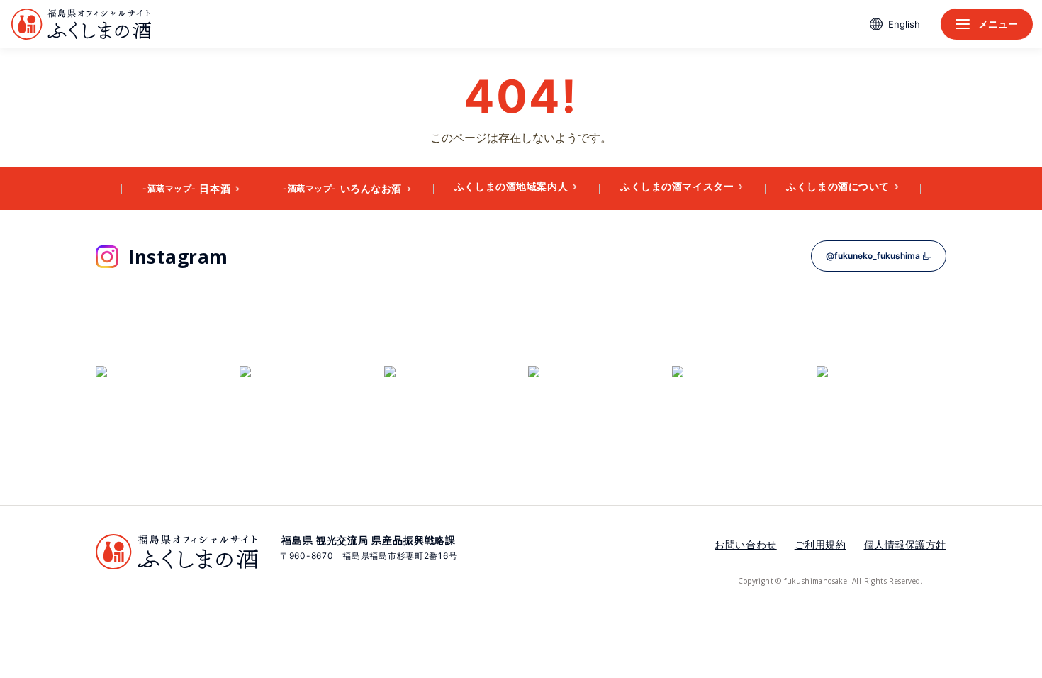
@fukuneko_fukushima (873, 255)
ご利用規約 (820, 544)
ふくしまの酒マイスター (677, 186)
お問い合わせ (745, 544)
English (904, 24)
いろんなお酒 (342, 188)
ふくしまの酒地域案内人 (511, 186)
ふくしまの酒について (838, 186)
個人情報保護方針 (905, 544)
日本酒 (186, 188)
